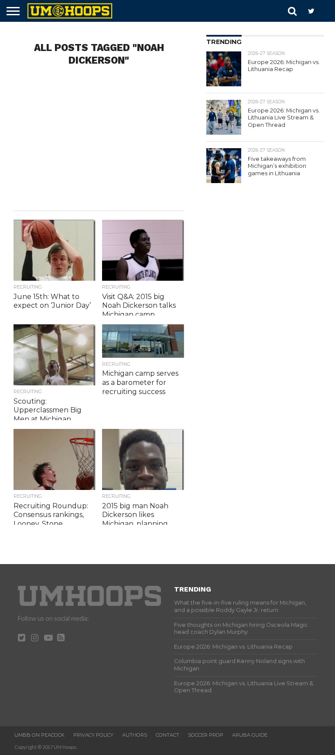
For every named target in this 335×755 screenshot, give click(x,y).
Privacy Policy (93, 735)
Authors (134, 735)
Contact (167, 735)
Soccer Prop (205, 735)
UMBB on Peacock (39, 735)
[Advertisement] (99, 141)
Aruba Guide (249, 735)
